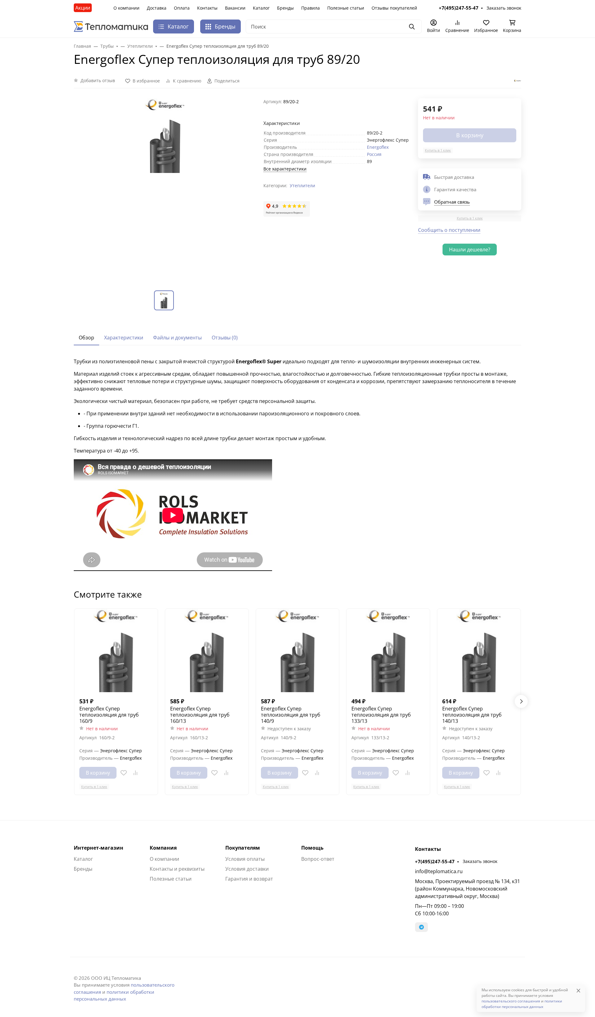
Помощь (312, 847)
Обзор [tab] (86, 337)
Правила (310, 8)
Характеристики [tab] (123, 337)
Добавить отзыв (98, 80)
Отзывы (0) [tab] (225, 337)
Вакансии (235, 8)
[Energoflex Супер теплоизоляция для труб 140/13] (479, 650)
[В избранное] (123, 773)
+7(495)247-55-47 (435, 861)
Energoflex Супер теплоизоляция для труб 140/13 (472, 714)
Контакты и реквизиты (177, 868)
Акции (82, 7)
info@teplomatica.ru (439, 871)
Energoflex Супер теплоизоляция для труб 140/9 (290, 714)
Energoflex (378, 147)
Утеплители (302, 185)
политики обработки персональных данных (522, 1003)
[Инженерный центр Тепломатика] (111, 26)
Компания (163, 847)
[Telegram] (421, 927)
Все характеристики (284, 169)
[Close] (578, 990)
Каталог (261, 8)
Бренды (285, 8)
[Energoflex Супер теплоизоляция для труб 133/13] (388, 650)
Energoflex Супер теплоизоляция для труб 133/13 (381, 714)
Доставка (156, 8)
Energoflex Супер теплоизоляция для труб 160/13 (200, 714)
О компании (126, 8)
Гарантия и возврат (249, 878)
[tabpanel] (297, 465)
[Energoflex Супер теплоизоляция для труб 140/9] (297, 650)
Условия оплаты (245, 859)
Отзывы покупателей (394, 8)
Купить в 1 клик (438, 150)
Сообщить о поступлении (449, 230)
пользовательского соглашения (511, 1001)
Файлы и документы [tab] (177, 337)
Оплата (182, 8)
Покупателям (242, 847)
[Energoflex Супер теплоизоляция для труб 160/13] (207, 650)
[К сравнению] (135, 773)
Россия (374, 154)
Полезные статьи (345, 8)
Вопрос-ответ (317, 859)
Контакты (207, 8)
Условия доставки (247, 868)
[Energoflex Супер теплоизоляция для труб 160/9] (116, 650)
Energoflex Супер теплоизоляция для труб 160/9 (109, 714)
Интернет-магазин (98, 847)
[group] (165, 189)
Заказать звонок (480, 861)
